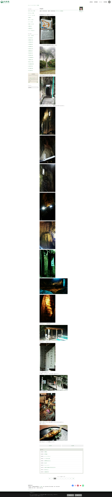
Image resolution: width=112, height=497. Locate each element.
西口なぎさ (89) (31, 61)
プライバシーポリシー (50, 494)
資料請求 (96, 2)
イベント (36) (31, 21)
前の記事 (50, 445)
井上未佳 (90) (31, 37)
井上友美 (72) (31, 70)
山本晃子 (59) (31, 66)
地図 (41, 486)
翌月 (37, 82)
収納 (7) (30, 17)
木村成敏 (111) (31, 46)
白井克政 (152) (31, 55)
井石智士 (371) (31, 48)
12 (33, 78)
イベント (100, 2)
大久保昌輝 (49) (31, 57)
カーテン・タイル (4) (32, 15)
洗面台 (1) (30, 26)
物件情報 (105, 2)
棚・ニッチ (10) (31, 19)
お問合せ (91, 2)
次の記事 (72, 445)
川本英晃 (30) (31, 44)
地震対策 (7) (30, 28)
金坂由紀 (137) (31, 59)
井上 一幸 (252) (31, 35)
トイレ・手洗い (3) (31, 30)
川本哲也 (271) (31, 42)
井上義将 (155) (31, 68)
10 (30, 78)
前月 (29, 82)
